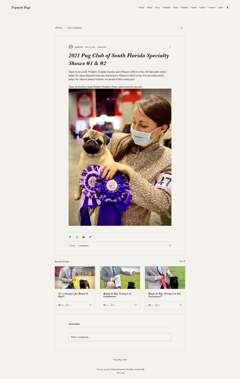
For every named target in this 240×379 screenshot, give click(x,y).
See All (182, 261)
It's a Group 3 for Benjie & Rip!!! (73, 295)
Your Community (75, 27)
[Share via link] (90, 237)
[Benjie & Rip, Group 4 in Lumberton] (120, 277)
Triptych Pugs (21, 7)
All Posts (58, 27)
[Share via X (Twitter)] (76, 237)
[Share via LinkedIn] (83, 237)
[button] (181, 28)
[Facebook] (227, 7)
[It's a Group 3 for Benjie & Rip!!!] (75, 277)
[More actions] (169, 46)
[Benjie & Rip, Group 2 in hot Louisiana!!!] (165, 277)
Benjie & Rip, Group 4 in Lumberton (117, 295)
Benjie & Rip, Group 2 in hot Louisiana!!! (164, 295)
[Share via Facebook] (70, 237)
